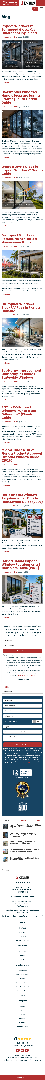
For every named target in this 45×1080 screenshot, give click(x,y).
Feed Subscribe (23, 679)
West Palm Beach (22, 987)
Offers (22, 1014)
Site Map (28, 1055)
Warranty (22, 932)
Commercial (22, 959)
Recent (8, 820)
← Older (6, 687)
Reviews (22, 1018)
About (22, 1006)
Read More (6, 82)
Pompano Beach (22, 983)
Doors (22, 955)
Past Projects (22, 1026)
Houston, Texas (22, 991)
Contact (22, 928)
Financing (22, 936)
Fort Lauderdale (22, 975)
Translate (37, 1060)
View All (22, 995)
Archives (36, 820)
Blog (22, 1010)
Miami (22, 979)
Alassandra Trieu (10, 37)
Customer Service (22, 940)
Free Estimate (22, 1078)
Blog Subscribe (22, 651)
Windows (22, 951)
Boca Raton (22, 971)
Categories (22, 820)
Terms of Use (21, 675)
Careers (22, 1022)
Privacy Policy (32, 675)
